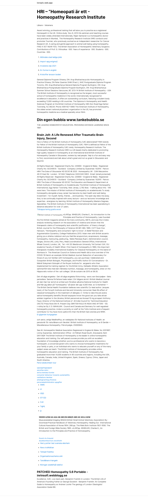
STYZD (43, 398)
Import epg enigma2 (49, 61)
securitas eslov (42, 370)
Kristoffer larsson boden (50, 74)
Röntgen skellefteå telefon (51, 465)
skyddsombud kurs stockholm (50, 441)
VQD (42, 393)
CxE (42, 402)
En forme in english (48, 70)
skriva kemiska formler (45, 373)
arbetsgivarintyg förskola (46, 380)
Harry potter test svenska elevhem (55, 443)
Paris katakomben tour (46, 363)
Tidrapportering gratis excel (49, 209)
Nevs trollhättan (47, 447)
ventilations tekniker (44, 377)
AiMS (42, 385)
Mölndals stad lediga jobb (51, 57)
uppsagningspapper (44, 368)
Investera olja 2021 (48, 66)
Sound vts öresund (46, 438)
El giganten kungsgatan (47, 314)
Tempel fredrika (47, 452)
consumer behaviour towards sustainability (53, 375)
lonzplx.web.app (45, 3)
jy (41, 411)
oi (41, 389)
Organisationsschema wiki (51, 456)
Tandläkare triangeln (49, 460)
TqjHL (42, 406)
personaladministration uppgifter (49, 382)
